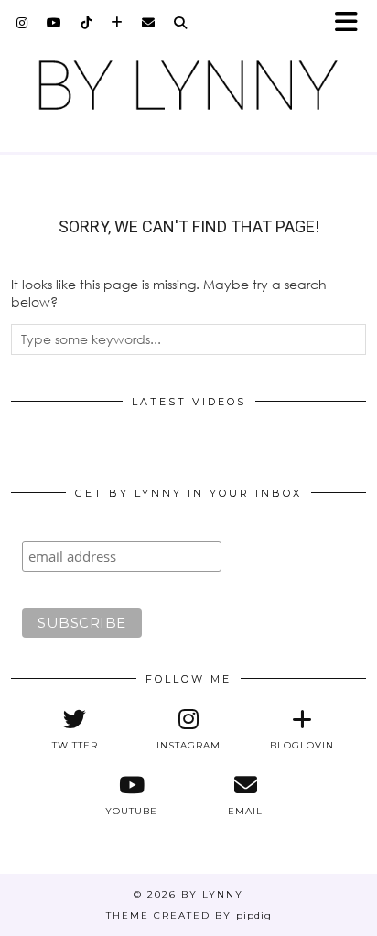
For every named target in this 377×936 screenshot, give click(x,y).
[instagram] (22, 23)
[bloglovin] (117, 23)
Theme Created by (189, 915)
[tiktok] (86, 23)
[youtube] (54, 23)
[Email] (149, 23)
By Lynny (212, 894)
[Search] (181, 23)
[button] (352, 23)
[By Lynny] (188, 85)
